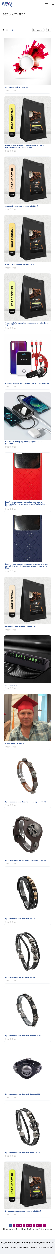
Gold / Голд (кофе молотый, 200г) (20, 264)
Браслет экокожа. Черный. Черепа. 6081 (23, 1036)
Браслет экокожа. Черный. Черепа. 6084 (23, 1094)
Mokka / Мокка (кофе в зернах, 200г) (21, 626)
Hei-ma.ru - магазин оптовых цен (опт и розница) (27, 383)
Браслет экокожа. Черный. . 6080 (20, 977)
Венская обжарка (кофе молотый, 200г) (23, 1211)
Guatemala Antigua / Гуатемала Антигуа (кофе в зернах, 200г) (26, 324)
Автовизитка (11, 685)
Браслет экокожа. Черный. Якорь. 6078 (22, 1153)
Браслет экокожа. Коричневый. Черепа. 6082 (25, 802)
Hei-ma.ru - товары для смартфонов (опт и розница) (24, 442)
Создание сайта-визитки (16, 87)
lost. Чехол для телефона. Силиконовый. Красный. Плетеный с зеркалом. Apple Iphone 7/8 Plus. (26, 504)
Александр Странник (15, 743)
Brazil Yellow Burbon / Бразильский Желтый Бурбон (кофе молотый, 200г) (24, 146)
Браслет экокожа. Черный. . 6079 (20, 919)
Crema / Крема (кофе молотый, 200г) (21, 206)
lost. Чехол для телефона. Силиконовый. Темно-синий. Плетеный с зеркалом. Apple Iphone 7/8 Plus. (27, 566)
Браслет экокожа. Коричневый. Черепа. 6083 (25, 860)
